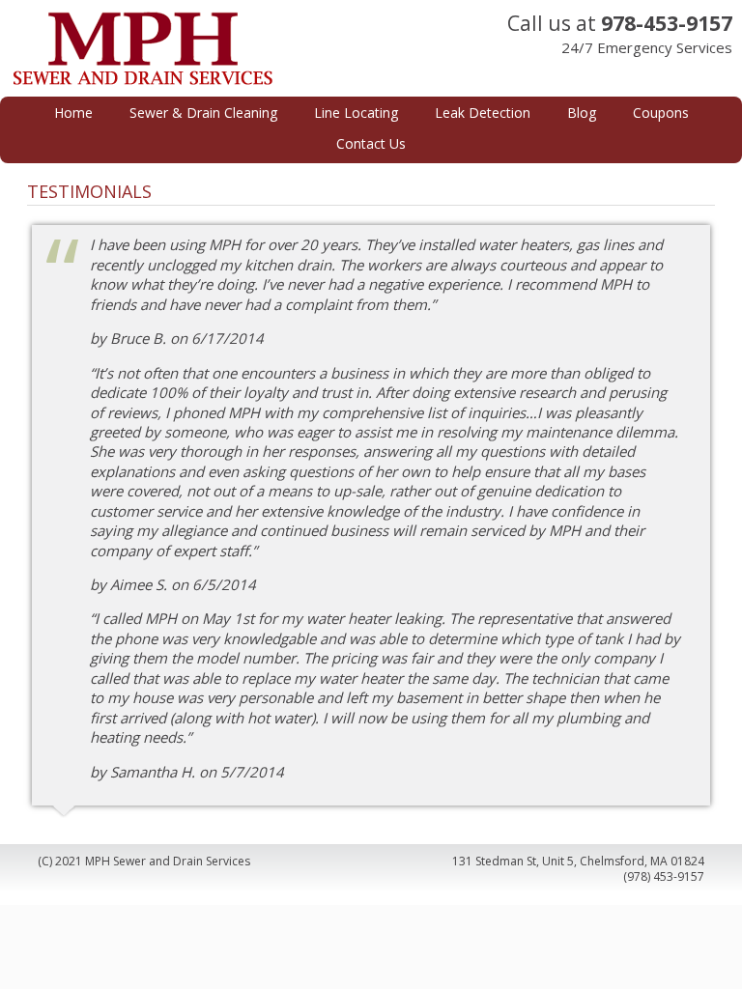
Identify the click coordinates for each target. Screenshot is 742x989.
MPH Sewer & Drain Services (195, 48)
